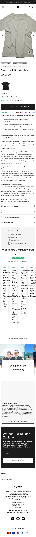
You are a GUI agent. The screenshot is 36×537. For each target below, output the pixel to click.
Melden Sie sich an (18, 460)
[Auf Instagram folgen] (18, 518)
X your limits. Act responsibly (18, 421)
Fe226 (18, 487)
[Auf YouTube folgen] (23, 518)
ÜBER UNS (16, 199)
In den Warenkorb (18, 107)
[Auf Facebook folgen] (12, 518)
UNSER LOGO (25, 199)
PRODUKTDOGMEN (7, 201)
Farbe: (3, 80)
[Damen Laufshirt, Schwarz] (5, 86)
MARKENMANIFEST (23, 201)
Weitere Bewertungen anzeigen (18, 338)
